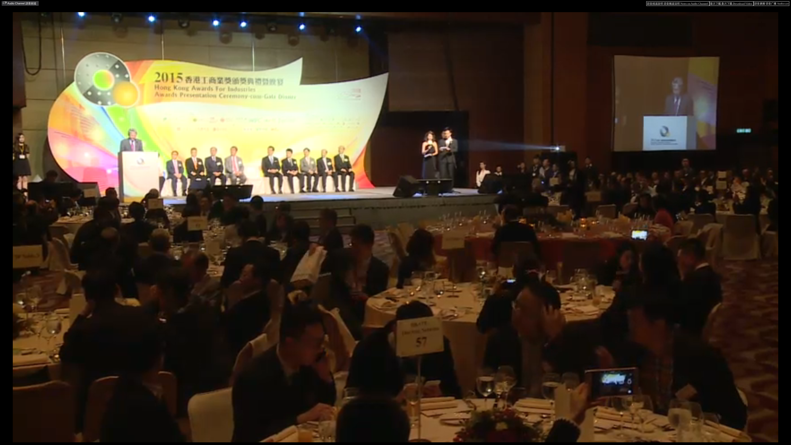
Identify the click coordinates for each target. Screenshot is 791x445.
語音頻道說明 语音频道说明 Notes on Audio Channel (678, 3)
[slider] (382, 439)
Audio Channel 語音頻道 (21, 3)
